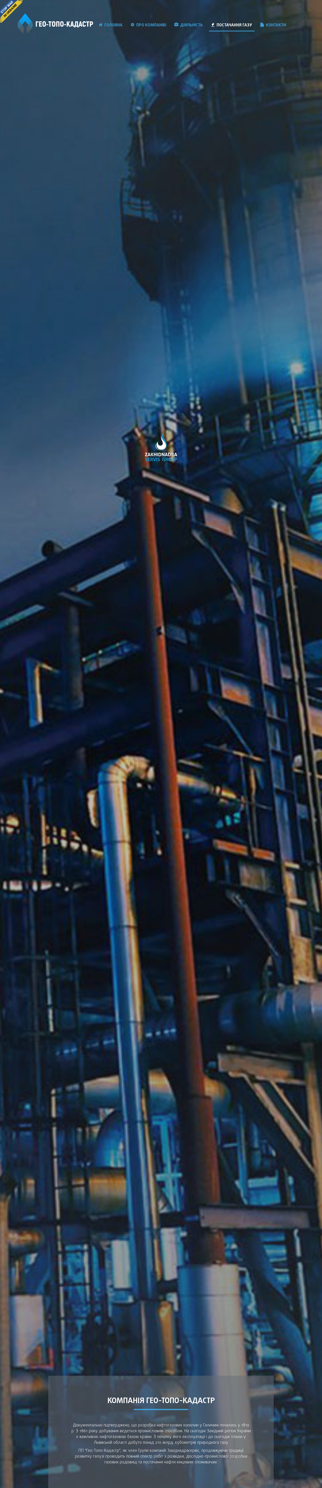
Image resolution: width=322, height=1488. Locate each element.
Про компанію (151, 25)
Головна (113, 25)
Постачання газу (234, 25)
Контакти (276, 25)
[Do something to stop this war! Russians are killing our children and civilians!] (11, 11)
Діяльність (191, 25)
